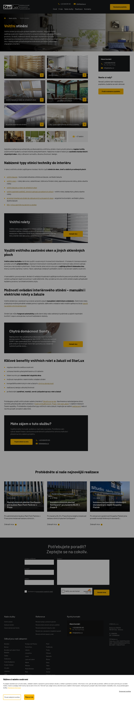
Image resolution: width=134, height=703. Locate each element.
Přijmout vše (29, 697)
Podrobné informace (14, 688)
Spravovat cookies (125, 691)
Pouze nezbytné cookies (12, 697)
